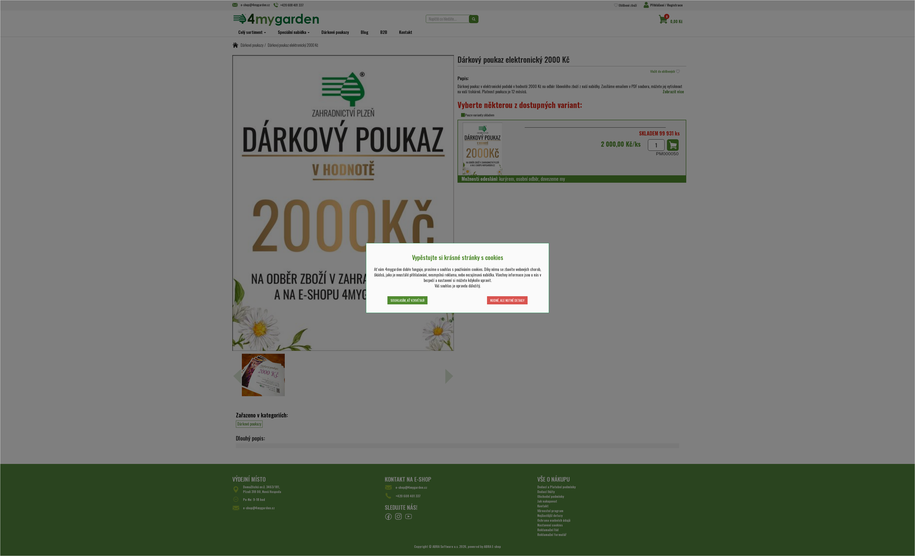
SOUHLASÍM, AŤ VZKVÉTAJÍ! (407, 300)
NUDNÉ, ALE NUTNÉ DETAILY (507, 300)
